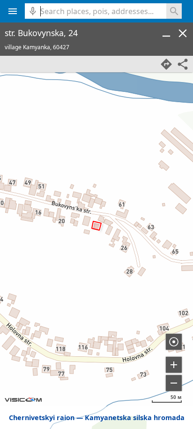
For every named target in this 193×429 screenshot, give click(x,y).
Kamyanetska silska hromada (135, 417)
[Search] (174, 11)
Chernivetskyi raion (41, 417)
